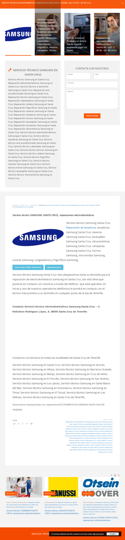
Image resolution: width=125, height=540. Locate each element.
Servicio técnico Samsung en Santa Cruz (99, 443)
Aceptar (112, 534)
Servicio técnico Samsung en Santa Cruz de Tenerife (84, 445)
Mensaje (70, 91)
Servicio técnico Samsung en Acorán (81, 431)
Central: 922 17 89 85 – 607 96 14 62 (28, 267)
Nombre (70, 74)
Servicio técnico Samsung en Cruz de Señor (92, 436)
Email (97, 74)
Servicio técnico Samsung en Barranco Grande (85, 433)
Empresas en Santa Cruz (46, 205)
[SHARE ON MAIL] (31, 423)
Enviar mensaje (92, 116)
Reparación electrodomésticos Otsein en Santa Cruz (101, 505)
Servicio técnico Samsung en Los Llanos (88, 440)
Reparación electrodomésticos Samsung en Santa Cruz (84, 422)
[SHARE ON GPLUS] (23, 423)
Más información (54, 267)
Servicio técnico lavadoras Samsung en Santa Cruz (90, 424)
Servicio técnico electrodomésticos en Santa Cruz (72, 205)
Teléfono (70, 83)
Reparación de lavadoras (81, 227)
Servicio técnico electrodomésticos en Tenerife (19, 507)
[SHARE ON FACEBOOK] (18, 423)
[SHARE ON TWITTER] (14, 424)
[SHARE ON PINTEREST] (27, 423)
